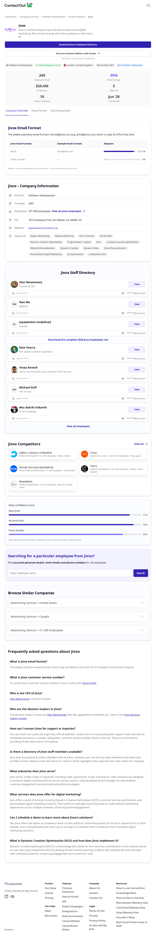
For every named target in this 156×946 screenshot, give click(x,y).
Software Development (53, 16)
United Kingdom (76, 16)
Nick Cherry (27, 347)
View (136, 284)
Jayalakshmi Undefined (35, 322)
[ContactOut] (19, 5)
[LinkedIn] (19, 37)
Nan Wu (24, 302)
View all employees (78, 426)
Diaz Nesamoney (19, 699)
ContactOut (10, 16)
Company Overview (16, 110)
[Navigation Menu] (148, 5)
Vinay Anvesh (28, 367)
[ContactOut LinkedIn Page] (6, 911)
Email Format (39, 110)
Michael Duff (28, 387)
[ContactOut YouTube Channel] (12, 911)
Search (141, 573)
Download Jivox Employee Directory (78, 44)
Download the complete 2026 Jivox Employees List (78, 339)
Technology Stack (60, 110)
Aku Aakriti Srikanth (33, 407)
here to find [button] (89, 683)
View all (139, 444)
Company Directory (29, 16)
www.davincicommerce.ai (43, 228)
